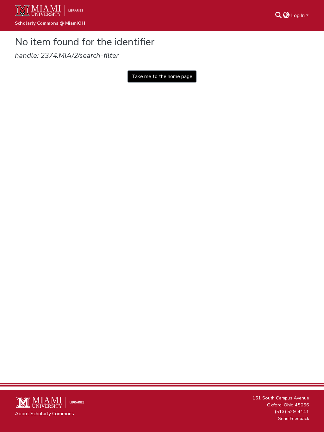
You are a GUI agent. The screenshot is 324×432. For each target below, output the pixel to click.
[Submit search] (279, 15)
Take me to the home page (162, 76)
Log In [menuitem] (298, 15)
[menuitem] (286, 15)
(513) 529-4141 (292, 411)
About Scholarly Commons (44, 413)
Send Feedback (293, 418)
